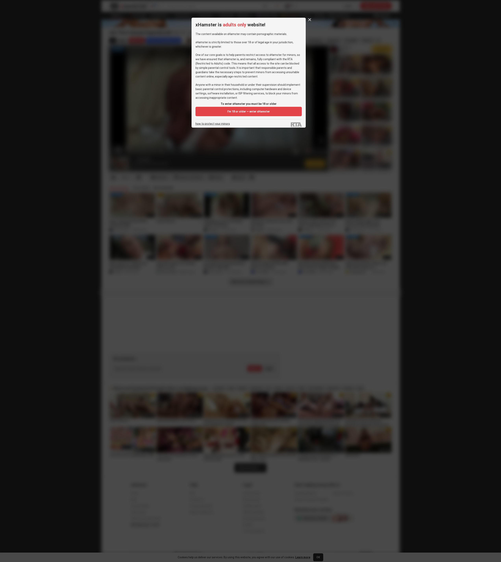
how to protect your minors (212, 123)
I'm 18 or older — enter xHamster (248, 111)
